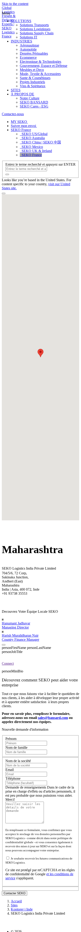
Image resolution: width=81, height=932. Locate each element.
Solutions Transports (34, 25)
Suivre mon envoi (24, 126)
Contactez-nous (13, 114)
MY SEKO (19, 122)
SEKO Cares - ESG (34, 106)
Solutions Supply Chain (37, 33)
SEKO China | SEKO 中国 (40, 142)
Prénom (10, 739)
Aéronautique (29, 45)
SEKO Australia (32, 138)
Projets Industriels (32, 82)
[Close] (3, 645)
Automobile (28, 49)
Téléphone (12, 778)
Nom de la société (18, 761)
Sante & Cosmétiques (35, 78)
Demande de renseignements (26, 787)
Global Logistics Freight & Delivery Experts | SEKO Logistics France (9, 22)
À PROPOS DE (22, 94)
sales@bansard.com (53, 718)
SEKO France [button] (21, 130)
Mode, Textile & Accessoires (40, 74)
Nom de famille (16, 747)
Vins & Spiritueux (32, 86)
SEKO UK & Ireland (36, 151)
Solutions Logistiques (35, 29)
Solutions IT (28, 37)
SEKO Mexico (31, 147)
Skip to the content (15, 4)
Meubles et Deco (32, 70)
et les (50, 874)
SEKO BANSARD (34, 102)
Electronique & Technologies (40, 61)
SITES (15, 90)
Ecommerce (28, 57)
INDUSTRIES (21, 41)
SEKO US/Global (33, 134)
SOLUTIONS (21, 21)
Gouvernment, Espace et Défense (43, 66)
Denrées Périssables (34, 53)
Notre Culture (29, 98)
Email (9, 770)
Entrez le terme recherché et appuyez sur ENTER (40, 164)
